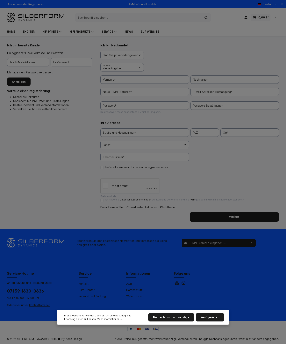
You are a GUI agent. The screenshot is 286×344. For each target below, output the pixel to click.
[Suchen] (206, 17)
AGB (192, 199)
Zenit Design (74, 339)
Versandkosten (187, 339)
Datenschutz (134, 290)
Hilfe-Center (87, 290)
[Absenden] (252, 243)
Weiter (234, 217)
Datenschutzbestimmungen (135, 199)
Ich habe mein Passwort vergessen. (30, 72)
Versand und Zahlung (92, 296)
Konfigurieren (210, 317)
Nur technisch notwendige (171, 317)
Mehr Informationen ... (109, 319)
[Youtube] (177, 284)
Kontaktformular (39, 305)
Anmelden (14, 4)
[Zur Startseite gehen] (35, 17)
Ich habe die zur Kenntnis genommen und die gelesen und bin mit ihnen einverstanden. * (175, 199)
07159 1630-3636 (25, 290)
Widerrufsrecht (136, 296)
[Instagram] (183, 284)
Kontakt (84, 283)
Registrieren (36, 4)
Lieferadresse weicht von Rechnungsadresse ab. (136, 167)
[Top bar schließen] (281, 4)
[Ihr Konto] (246, 17)
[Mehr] (275, 17)
